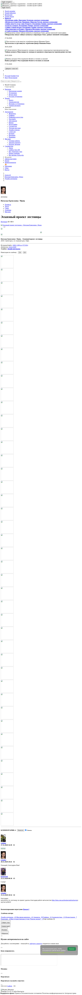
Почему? (26, 909)
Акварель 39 (38, 917)
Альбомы (8, 210)
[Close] (20, 81)
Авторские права (70, 993)
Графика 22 (47, 917)
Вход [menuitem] (6, 78)
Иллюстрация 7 (71, 917)
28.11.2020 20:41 (6, 862)
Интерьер (4, 222)
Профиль (8, 204)
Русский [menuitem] (7, 76)
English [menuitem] (13, 76)
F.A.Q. (9, 991)
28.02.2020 (12, 247)
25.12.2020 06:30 (6, 878)
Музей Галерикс (10, 85)
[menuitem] (17, 76)
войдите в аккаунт (36, 943)
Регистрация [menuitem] (13, 78)
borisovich (4, 876)
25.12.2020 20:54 (6, 895)
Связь (7, 208)
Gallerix (9, 986)
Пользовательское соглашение (31, 993)
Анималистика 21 (58, 917)
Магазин (8, 212)
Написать (21, 830)
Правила (18, 993)
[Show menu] (13, 2)
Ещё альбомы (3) (49, 919)
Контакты (20, 991)
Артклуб (10, 108)
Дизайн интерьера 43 (8, 917)
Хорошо (71, 949)
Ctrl (20, 252)
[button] (10, 11)
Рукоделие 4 (5, 919)
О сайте (14, 991)
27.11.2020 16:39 (6, 845)
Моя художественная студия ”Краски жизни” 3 (26, 919)
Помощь (4, 991)
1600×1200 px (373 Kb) (20, 245)
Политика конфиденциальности (53, 993)
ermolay (3, 860)
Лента (7, 206)
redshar (3, 843)
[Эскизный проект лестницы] (21, 225)
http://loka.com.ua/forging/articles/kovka (65, 900)
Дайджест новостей (12, 68)
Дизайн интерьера (13, 249)
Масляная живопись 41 (24, 917)
